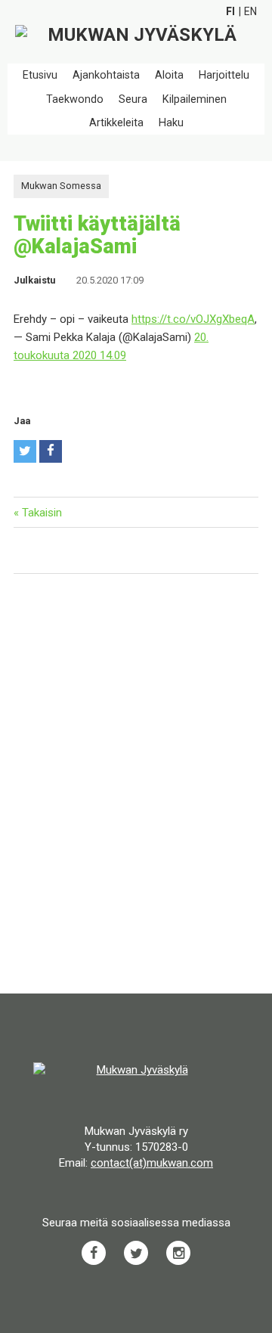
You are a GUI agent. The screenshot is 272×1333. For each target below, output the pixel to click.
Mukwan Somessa (61, 185)
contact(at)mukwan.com (152, 1163)
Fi (230, 11)
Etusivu (40, 75)
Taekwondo (75, 99)
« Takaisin (38, 512)
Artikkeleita (116, 122)
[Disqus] (136, 786)
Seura (133, 99)
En (250, 11)
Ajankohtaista (106, 75)
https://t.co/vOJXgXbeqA (193, 319)
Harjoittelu (224, 75)
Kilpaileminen (194, 99)
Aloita (169, 75)
